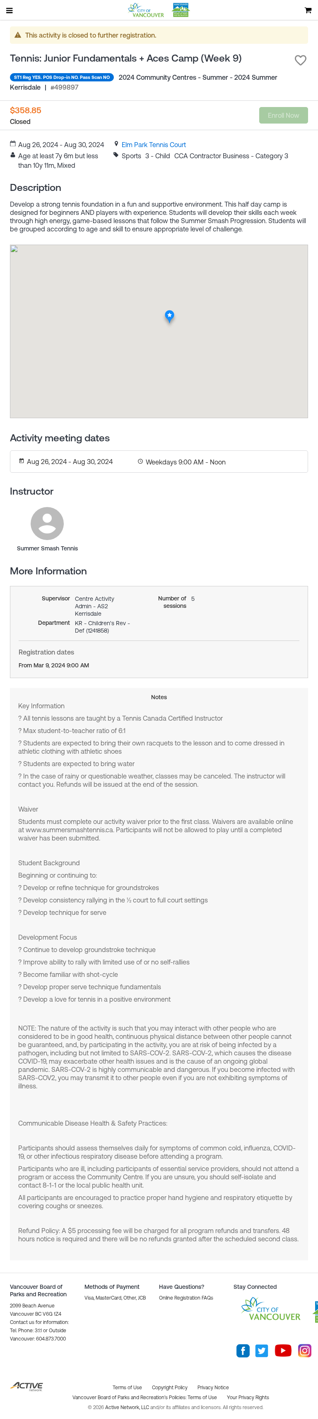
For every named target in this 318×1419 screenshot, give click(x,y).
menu (10, 10)
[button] (300, 60)
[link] (154, 144)
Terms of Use (202, 1397)
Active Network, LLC (127, 1407)
